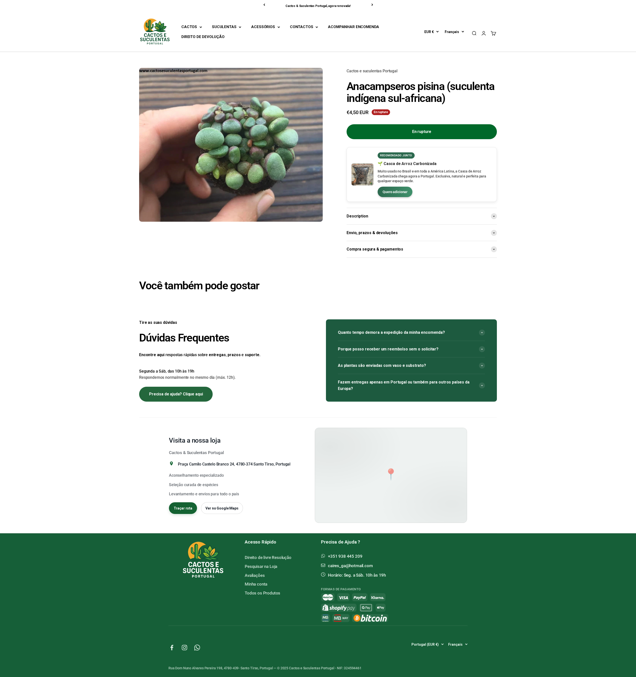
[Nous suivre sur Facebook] (171, 647)
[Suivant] (372, 4)
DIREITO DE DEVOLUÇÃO (203, 37)
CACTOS (189, 27)
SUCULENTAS (224, 27)
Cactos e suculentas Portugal (372, 71)
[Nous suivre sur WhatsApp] (197, 647)
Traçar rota (183, 508)
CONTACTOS (301, 27)
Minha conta (256, 584)
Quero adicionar (395, 192)
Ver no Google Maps (221, 508)
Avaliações (255, 575)
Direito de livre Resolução (268, 557)
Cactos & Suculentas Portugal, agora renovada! (318, 6)
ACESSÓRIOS (263, 27)
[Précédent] (264, 4)
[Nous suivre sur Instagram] (184, 647)
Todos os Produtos (262, 593)
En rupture (421, 131)
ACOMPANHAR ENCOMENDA (353, 27)
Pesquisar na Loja (261, 566)
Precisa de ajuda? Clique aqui (176, 394)
